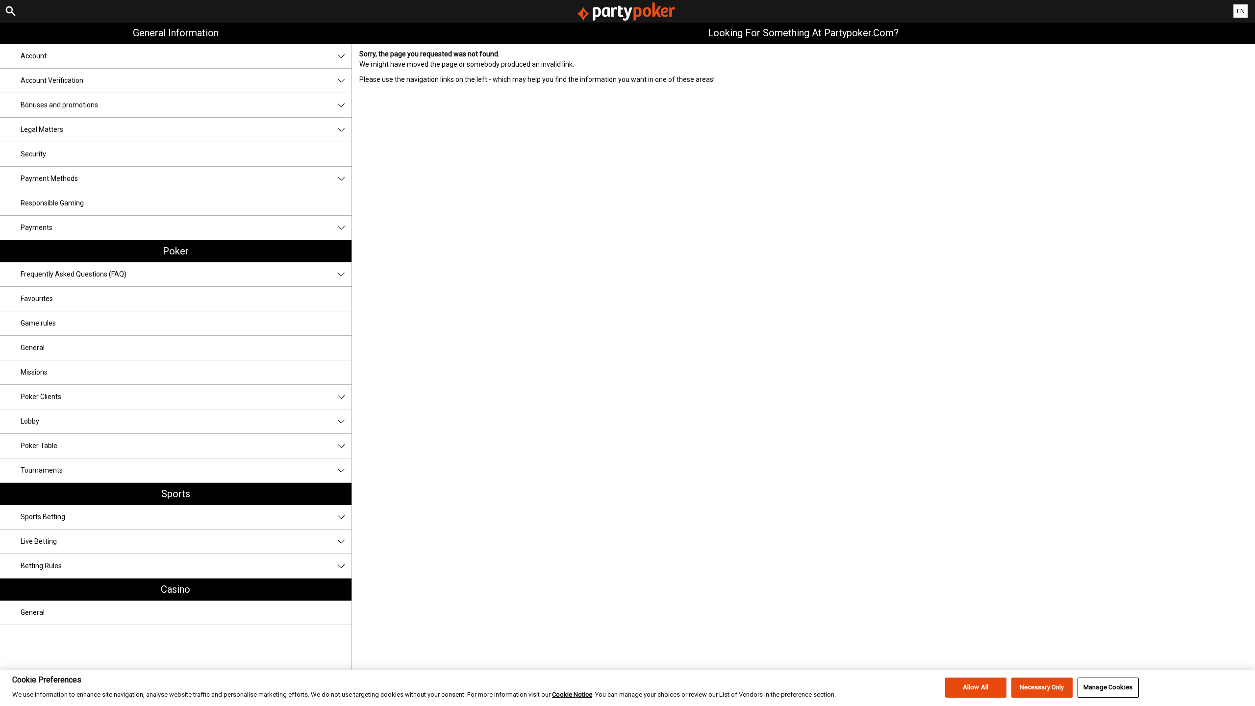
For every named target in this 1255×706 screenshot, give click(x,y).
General (33, 348)
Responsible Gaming (52, 203)
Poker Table (39, 446)
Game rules (38, 323)
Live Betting (39, 541)
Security (33, 154)
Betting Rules (41, 566)
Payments (36, 227)
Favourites (37, 299)
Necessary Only (1042, 687)
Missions (34, 372)
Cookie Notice (572, 695)
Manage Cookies (1107, 687)
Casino (175, 589)
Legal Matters (42, 129)
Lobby (30, 421)
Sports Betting (43, 517)
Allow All (975, 687)
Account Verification (52, 80)
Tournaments (42, 470)
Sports (175, 494)
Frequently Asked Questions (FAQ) (73, 274)
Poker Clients (41, 397)
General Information (176, 33)
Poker (176, 251)
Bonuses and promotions (59, 105)
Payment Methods (49, 178)
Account (34, 56)
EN (1241, 11)
